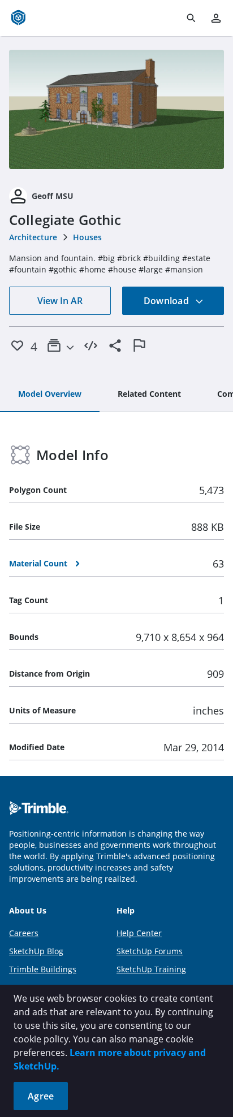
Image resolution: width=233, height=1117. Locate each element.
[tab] (50, 394)
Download (167, 301)
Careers (23, 933)
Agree (41, 1096)
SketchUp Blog (36, 951)
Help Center (139, 933)
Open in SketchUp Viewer (116, 109)
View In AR (60, 301)
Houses (87, 237)
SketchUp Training (151, 969)
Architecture (33, 237)
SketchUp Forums (149, 951)
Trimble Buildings (42, 969)
